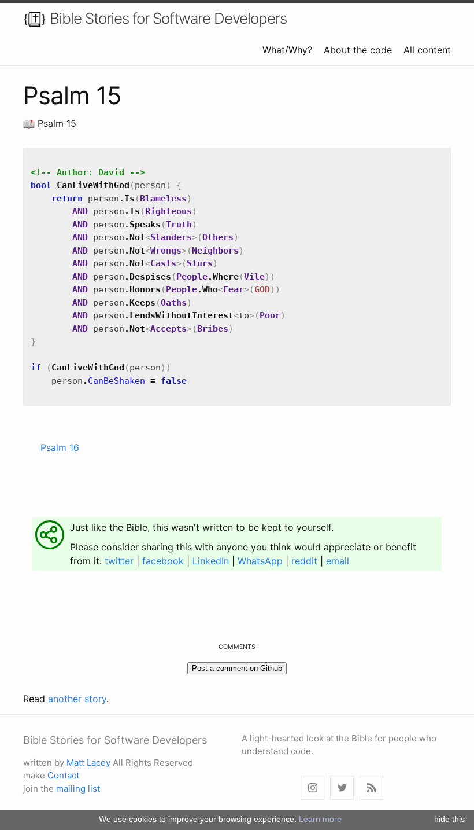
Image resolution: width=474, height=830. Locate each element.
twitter (119, 561)
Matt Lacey (88, 762)
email (337, 561)
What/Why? (287, 50)
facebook (163, 561)
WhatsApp (260, 561)
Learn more (320, 819)
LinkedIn (210, 561)
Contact (63, 775)
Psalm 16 (59, 447)
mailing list (78, 788)
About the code (358, 50)
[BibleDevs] (342, 788)
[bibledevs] (312, 788)
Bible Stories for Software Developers (166, 18)
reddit (304, 561)
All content (427, 50)
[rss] (371, 788)
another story (77, 698)
